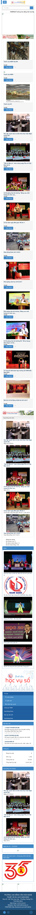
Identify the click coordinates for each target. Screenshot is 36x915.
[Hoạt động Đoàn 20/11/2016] (18, 241)
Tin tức (6, 693)
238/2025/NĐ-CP (9, 741)
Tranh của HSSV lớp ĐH (11, 61)
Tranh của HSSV (8, 74)
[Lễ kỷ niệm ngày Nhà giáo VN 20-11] (18, 212)
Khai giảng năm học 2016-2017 (13, 282)
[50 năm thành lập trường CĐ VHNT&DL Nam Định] (16, 585)
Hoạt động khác (8, 718)
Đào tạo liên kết (8, 715)
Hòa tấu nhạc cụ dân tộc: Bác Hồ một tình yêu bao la (18, 574)
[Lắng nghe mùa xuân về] (18, 631)
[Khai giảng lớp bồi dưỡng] (18, 300)
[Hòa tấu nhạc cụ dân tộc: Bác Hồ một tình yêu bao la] (18, 561)
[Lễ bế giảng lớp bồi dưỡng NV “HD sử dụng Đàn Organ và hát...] (18, 330)
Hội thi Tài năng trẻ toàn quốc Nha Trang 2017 (16, 666)
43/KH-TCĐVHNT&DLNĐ (12, 735)
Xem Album (9, 67)
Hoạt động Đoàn (8, 711)
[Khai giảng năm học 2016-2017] (18, 271)
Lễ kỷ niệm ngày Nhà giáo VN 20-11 (14, 222)
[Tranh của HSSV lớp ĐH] (18, 51)
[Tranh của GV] (18, 93)
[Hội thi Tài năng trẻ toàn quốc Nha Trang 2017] (18, 655)
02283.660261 (21, 903)
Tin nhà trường (9, 697)
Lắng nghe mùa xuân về (10, 642)
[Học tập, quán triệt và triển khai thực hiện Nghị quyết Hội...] (18, 123)
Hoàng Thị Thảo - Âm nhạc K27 (12, 619)
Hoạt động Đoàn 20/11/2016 (12, 252)
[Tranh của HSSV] (18, 72)
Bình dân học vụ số (10, 704)
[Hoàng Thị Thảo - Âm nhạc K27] (18, 607)
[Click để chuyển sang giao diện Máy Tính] (8, 912)
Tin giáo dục (8, 700)
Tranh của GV (8, 104)
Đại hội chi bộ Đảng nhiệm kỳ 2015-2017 (16, 400)
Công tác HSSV (8, 708)
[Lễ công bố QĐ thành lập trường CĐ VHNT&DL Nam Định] (18, 360)
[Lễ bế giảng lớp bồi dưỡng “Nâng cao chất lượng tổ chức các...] (18, 182)
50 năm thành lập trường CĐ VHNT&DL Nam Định (17, 595)
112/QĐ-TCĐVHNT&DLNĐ (12, 727)
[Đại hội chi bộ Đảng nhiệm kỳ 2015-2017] (18, 389)
